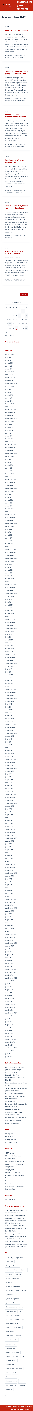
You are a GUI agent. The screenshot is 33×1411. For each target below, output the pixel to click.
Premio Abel (10, 1364)
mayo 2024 (9, 430)
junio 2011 (8, 882)
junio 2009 (8, 952)
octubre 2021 (9, 520)
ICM (21, 1311)
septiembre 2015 (11, 733)
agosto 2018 (9, 631)
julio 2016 (8, 704)
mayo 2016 (9, 710)
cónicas (18, 1274)
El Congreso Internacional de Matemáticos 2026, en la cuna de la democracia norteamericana (15, 1097)
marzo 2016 (9, 716)
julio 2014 (8, 774)
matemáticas (10, 1332)
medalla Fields (10, 1344)
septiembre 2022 (11, 488)
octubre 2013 (9, 800)
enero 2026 (9, 375)
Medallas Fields (10, 1348)
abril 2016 (8, 713)
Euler (17, 1290)
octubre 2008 (9, 975)
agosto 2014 (9, 771)
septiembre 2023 (11, 453)
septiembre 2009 (11, 943)
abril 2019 (8, 608)
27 (16, 328)
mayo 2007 (9, 1025)
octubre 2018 (9, 625)
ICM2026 (9, 1319)
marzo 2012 (9, 856)
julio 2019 (8, 599)
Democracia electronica (13, 1173)
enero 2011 (9, 896)
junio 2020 (8, 567)
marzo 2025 (9, 401)
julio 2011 (8, 879)
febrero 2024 (9, 439)
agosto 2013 (9, 806)
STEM (14, 1373)
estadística (9, 1290)
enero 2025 (9, 407)
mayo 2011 (9, 885)
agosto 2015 (9, 736)
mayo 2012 (9, 850)
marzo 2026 (9, 369)
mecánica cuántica (11, 1340)
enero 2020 (9, 582)
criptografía (9, 1274)
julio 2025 (8, 389)
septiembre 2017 (11, 663)
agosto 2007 (9, 1016)
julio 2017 (8, 669)
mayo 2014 (9, 780)
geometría (9, 1295)
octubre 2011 (9, 870)
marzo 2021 (9, 541)
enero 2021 (9, 547)
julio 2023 (8, 459)
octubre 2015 (9, 730)
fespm (24, 1290)
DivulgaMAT (9, 1134)
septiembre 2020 (11, 558)
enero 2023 (9, 477)
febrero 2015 (9, 754)
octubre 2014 (9, 765)
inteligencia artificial (12, 1323)
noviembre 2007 (10, 1007)
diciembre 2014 (10, 759)
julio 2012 (8, 844)
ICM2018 (9, 1315)
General (7, 27)
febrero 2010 (9, 928)
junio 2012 (8, 847)
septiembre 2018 (11, 628)
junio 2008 (8, 987)
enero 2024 (9, 442)
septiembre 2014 (11, 768)
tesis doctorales (11, 1385)
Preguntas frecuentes (25, 1406)
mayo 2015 (9, 745)
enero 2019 (9, 617)
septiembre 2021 (11, 523)
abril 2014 (8, 783)
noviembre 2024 (10, 413)
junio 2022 (8, 497)
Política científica (11, 1360)
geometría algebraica (12, 1299)
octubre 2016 (9, 695)
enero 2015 (9, 756)
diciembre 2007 (10, 1004)
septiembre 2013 (11, 803)
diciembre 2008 (10, 969)
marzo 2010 (9, 926)
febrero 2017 (9, 684)
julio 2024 (8, 424)
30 (26, 328)
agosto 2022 (9, 491)
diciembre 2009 (10, 934)
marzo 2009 (9, 960)
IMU (23, 1319)
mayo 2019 (9, 605)
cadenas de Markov (12, 1270)
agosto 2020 (9, 561)
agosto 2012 (9, 841)
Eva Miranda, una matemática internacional (15, 115)
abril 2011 (8, 888)
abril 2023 (8, 468)
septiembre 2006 (11, 1048)
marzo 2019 (9, 611)
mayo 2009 (9, 955)
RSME (8, 1373)
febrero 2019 (9, 614)
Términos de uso (11, 1406)
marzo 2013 (9, 821)
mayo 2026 (9, 363)
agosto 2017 (9, 666)
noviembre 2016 (10, 692)
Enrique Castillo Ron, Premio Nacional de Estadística (16, 207)
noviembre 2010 (10, 902)
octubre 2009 (9, 940)
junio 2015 (8, 742)
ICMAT (17, 1319)
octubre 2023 (9, 450)
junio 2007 (8, 1022)
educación (9, 1282)
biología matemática (12, 1266)
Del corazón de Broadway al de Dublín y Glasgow (16, 1105)
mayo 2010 (9, 920)
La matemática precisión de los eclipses (16, 1084)
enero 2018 (9, 652)
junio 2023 (8, 462)
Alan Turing (9, 1257)
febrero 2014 (9, 789)
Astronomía (9, 1262)
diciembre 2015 (10, 724)
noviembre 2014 (10, 762)
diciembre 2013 (10, 794)
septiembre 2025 (11, 383)
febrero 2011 (9, 893)
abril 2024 (8, 433)
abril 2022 (8, 503)
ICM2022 (17, 1315)
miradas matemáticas (12, 1352)
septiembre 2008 (11, 978)
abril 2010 (8, 923)
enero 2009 (9, 966)
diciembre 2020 (10, 550)
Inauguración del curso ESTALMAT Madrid (14, 252)
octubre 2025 (9, 381)
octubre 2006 (9, 1045)
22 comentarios (19, 146)
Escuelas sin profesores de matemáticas (15, 161)
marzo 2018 (9, 646)
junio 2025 (8, 392)
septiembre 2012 (11, 838)
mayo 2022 (9, 500)
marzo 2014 (9, 786)
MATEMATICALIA (11, 1142)
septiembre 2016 (11, 698)
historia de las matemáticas (14, 1307)
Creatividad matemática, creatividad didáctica (13, 1113)
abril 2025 (8, 398)
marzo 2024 (9, 436)
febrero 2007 (9, 1033)
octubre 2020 (9, 555)
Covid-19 (23, 1270)
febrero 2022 (9, 509)
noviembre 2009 (10, 937)
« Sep (7, 336)
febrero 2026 (9, 372)
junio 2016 (8, 707)
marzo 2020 (9, 576)
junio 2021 (8, 532)
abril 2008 (8, 993)
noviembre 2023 (10, 448)
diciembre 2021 (10, 515)
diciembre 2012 (10, 829)
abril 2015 (8, 748)
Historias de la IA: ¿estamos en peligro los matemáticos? (16, 1119)
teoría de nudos (11, 1377)
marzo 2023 (9, 471)
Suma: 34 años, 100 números (16, 30)
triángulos (9, 1389)
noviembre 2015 (10, 727)
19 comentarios (19, 281)
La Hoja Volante (10, 1140)
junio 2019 (8, 602)
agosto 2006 (9, 1051)
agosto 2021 (9, 526)
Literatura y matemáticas (13, 1327)
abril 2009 (8, 958)
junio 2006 (8, 1057)
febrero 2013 (9, 823)
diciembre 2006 (10, 1039)
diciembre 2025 (10, 378)
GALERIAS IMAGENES (12, 1200)
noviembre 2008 (10, 972)
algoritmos (19, 1257)
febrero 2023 (9, 474)
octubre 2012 (9, 835)
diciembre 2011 (10, 864)
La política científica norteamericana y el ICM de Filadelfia (14, 1077)
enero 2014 (9, 791)
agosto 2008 (9, 981)
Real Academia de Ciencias (14, 1369)
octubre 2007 (9, 1010)
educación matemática (13, 1286)
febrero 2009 (9, 963)
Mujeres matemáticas (12, 1356)
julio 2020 (8, 564)
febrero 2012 (9, 858)
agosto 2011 (9, 876)
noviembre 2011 (10, 867)
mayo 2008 (9, 990)
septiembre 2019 (11, 593)
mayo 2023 (9, 465)
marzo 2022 (9, 506)
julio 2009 (8, 949)
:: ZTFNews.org (10, 1153)
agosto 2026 (9, 354)
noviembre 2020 (10, 553)
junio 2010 (8, 917)
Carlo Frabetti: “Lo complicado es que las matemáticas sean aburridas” (16, 1212)
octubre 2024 (9, 416)
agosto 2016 (9, 701)
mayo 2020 (9, 570)
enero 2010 (9, 931)
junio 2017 (8, 672)
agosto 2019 (9, 596)
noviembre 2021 (10, 517)
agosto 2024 (9, 421)
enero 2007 (9, 1036)
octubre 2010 (9, 905)
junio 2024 (8, 427)
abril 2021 (8, 538)
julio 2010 (8, 914)
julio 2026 (8, 357)
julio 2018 (8, 634)
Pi (23, 1356)
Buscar (23, 294)
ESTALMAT (9, 1137)
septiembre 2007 (11, 1013)
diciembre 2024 (10, 410)
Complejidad (9, 1170)
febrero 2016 (9, 719)
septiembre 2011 (11, 873)
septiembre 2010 (11, 908)
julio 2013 (8, 809)
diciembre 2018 (10, 620)
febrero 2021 (9, 544)
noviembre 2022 (10, 483)
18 (10, 324)
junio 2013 (8, 812)
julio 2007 (8, 1019)
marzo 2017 (9, 681)
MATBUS (8, 1184)
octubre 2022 (9, 485)
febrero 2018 (9, 649)
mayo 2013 (9, 815)
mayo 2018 (9, 640)
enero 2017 (9, 687)
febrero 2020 (9, 579)
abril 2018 (8, 643)
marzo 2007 (9, 1030)
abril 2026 (8, 366)
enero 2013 (9, 826)
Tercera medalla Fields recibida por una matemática (16, 1089)
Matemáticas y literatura (13, 1336)
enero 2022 (9, 512)
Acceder (8, 1396)
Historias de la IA (11, 1311)
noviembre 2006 (10, 1042)
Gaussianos (9, 1181)
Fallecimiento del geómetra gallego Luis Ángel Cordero (16, 72)
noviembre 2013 (10, 797)
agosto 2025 (9, 386)
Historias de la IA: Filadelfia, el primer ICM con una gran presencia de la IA (15, 1069)
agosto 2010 (9, 911)
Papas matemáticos (12, 1123)
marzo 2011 (9, 890)
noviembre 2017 (10, 657)
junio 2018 (8, 637)
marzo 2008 (9, 995)
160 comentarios (20, 101)
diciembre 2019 (10, 585)
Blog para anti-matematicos (14, 1161)
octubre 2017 (9, 660)
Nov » (12, 336)
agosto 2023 (9, 456)
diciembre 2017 (10, 654)
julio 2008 (8, 984)
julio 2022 (8, 494)
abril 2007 (8, 1027)
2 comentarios (19, 57)
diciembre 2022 (10, 480)
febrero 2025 (9, 404)
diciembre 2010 (10, 899)
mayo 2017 (9, 675)
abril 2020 (8, 573)
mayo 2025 (9, 395)
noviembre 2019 (10, 587)
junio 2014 (8, 777)
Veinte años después (12, 1109)
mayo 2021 (9, 535)
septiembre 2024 (11, 418)
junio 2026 (8, 360)
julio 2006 (8, 1054)
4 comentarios (19, 192)
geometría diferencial (12, 1303)
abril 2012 (8, 853)
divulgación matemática (13, 1278)
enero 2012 (9, 861)
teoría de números (11, 1381)
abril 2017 (8, 678)
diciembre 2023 (10, 445)
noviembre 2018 (10, 622)
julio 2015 (8, 739)
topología (22, 1385)
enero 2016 (9, 721)
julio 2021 (8, 529)
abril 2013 (8, 818)
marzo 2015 (9, 751)
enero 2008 (9, 1001)
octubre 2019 (9, 590)
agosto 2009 (9, 946)
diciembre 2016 (10, 689)
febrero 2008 (9, 998)
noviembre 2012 (10, 832)
